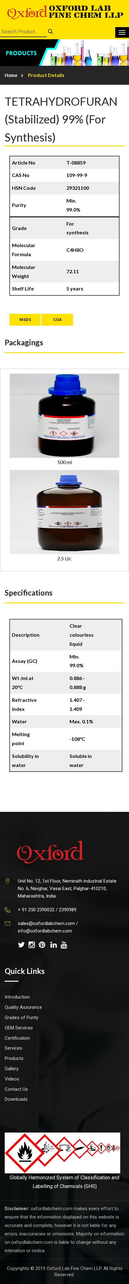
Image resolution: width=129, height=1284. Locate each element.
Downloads (16, 1099)
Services (13, 1048)
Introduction (17, 997)
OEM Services (19, 1028)
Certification (17, 1038)
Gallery (11, 1068)
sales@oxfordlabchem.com (46, 923)
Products (14, 1058)
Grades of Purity (21, 1017)
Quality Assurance (23, 1007)
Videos (12, 1079)
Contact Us (16, 1089)
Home (11, 75)
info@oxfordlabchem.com (45, 931)
